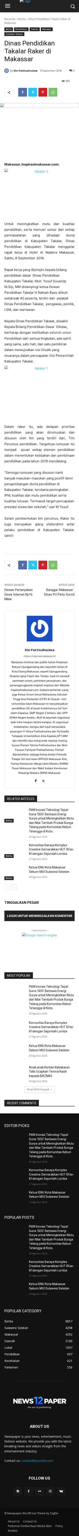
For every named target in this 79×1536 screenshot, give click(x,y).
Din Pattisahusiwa (26, 70)
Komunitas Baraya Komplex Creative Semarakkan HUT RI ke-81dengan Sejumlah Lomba (51, 849)
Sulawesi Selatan (14, 34)
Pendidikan (21, 29)
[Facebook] (22, 92)
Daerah (34, 29)
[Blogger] (18, 1491)
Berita (21, 19)
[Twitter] (32, 92)
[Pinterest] (42, 92)
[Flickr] (39, 1491)
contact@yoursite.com (37, 1461)
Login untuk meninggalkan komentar (39, 916)
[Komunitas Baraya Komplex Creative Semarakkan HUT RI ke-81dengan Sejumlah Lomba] (14, 850)
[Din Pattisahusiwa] (7, 70)
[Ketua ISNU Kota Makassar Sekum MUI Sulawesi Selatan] (14, 872)
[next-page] (14, 887)
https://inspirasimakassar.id (40, 656)
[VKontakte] (61, 1491)
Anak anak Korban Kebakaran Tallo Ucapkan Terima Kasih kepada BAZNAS (49, 1072)
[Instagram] (50, 1491)
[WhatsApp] (52, 92)
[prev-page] (7, 887)
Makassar (46, 29)
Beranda (9, 19)
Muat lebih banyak (38, 1089)
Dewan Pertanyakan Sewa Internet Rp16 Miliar (18, 594)
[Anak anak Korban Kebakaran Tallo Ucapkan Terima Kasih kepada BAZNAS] (14, 1072)
